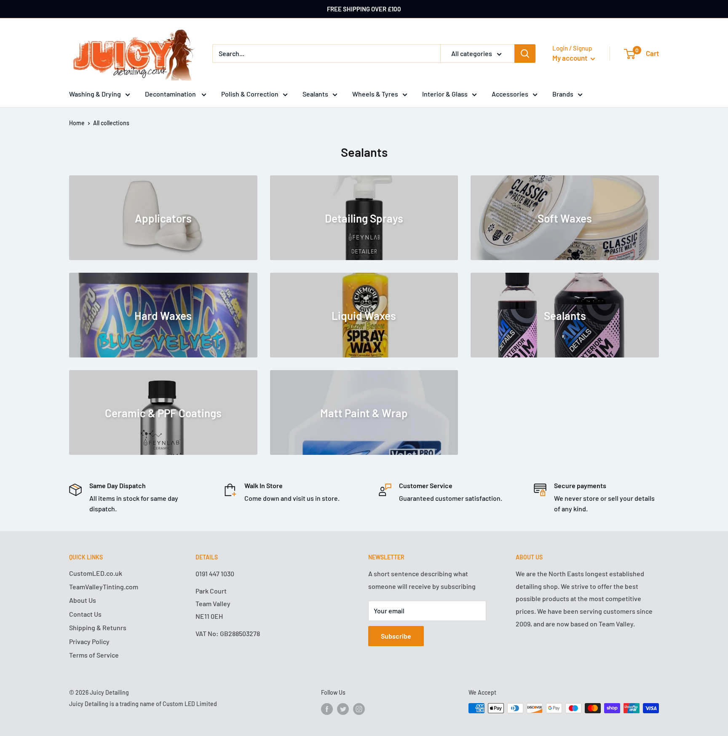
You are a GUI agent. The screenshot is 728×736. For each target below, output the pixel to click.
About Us (82, 600)
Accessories (510, 94)
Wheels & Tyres (375, 94)
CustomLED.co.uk (95, 573)
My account (570, 58)
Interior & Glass (445, 94)
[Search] (524, 53)
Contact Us (85, 614)
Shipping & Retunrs (97, 627)
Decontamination (171, 94)
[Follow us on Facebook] (327, 709)
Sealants (315, 94)
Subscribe (396, 636)
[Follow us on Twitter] (343, 709)
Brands (562, 94)
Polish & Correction (249, 94)
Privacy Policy (89, 641)
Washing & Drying (95, 94)
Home (77, 122)
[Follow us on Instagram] (359, 709)
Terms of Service (94, 655)
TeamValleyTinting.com (103, 587)
